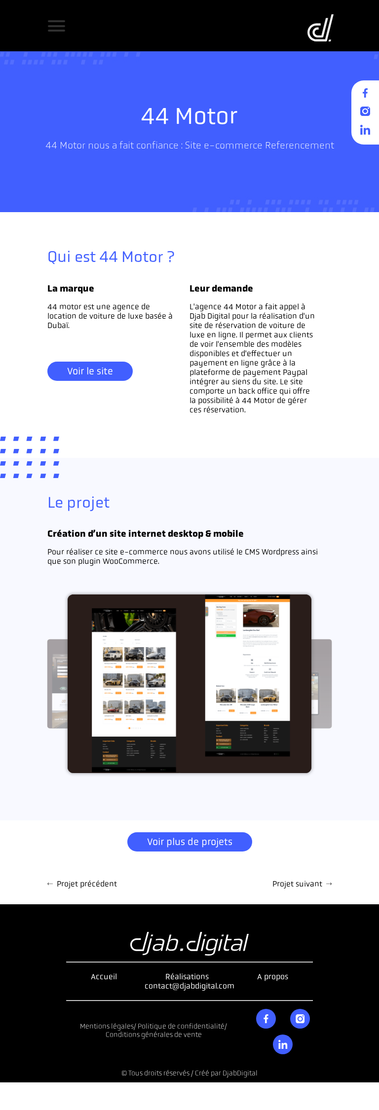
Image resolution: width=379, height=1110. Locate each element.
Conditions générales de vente (154, 1035)
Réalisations (187, 976)
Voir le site (90, 371)
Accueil (104, 976)
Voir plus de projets (189, 842)
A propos (272, 976)
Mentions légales (107, 1026)
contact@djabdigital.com (189, 986)
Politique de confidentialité (181, 1026)
